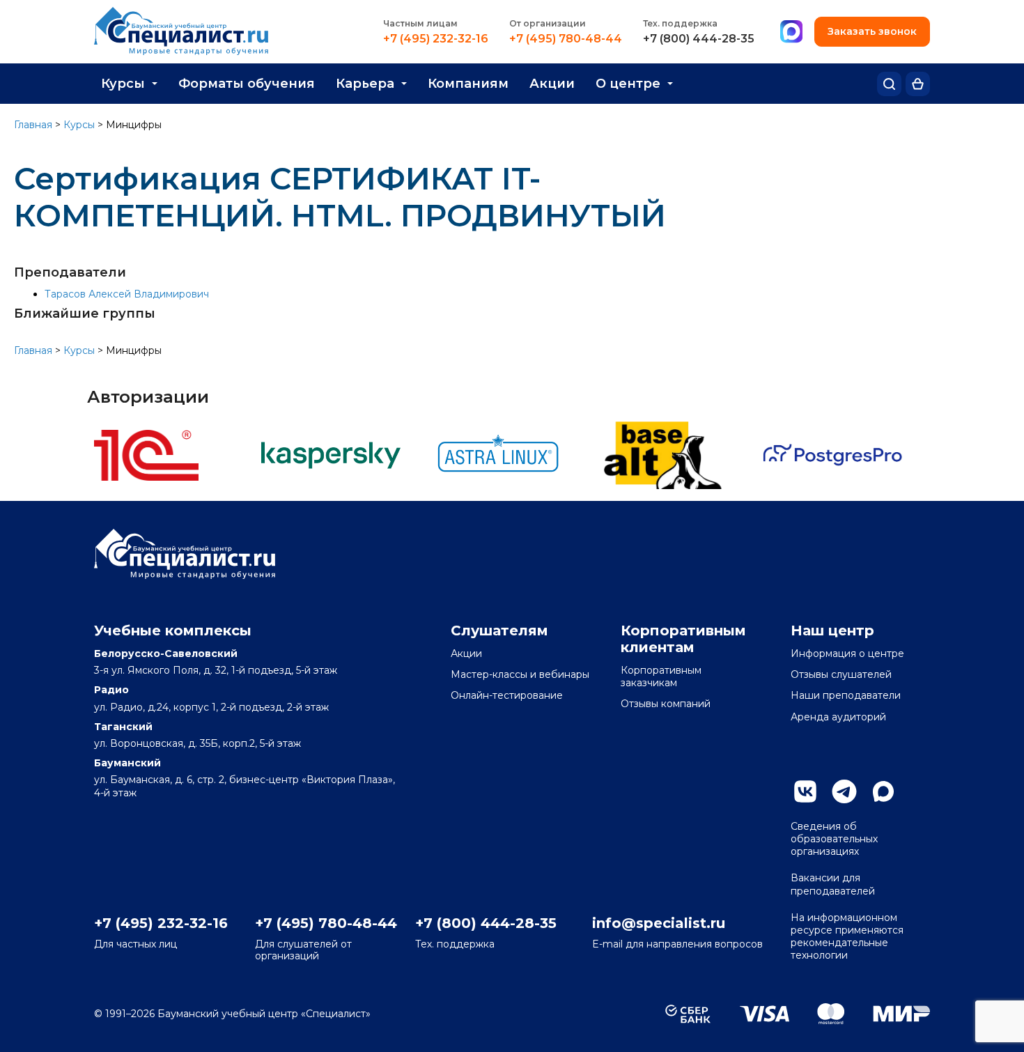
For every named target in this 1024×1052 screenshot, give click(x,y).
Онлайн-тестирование (507, 695)
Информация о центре (847, 653)
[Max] (791, 32)
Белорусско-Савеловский (166, 653)
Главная (33, 124)
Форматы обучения (246, 83)
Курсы (123, 83)
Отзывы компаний (666, 703)
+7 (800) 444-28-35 (698, 39)
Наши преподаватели (846, 695)
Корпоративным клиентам (683, 639)
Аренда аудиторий (838, 717)
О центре (628, 83)
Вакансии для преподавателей (833, 884)
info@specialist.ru (658, 923)
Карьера (365, 83)
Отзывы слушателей (841, 674)
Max (883, 791)
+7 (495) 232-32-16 (435, 39)
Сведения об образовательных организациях (834, 839)
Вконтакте (805, 791)
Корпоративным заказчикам (661, 676)
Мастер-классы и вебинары (520, 674)
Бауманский (127, 763)
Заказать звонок (872, 31)
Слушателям (499, 630)
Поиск (889, 84)
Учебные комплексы (172, 630)
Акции (552, 83)
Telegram (844, 791)
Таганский (123, 726)
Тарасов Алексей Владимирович (127, 294)
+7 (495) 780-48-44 (565, 39)
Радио (111, 689)
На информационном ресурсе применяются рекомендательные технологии (847, 936)
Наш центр (832, 630)
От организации (547, 23)
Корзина (918, 84)
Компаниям (468, 83)
